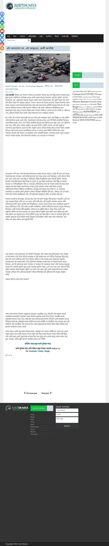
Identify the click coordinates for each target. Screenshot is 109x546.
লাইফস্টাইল (32, 36)
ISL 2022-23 (90, 99)
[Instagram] (2, 44)
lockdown (99, 99)
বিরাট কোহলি (88, 118)
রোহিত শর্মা (98, 120)
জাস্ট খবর (65, 36)
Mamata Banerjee (80, 101)
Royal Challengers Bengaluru (34, 86)
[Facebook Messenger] (2, 35)
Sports (32, 424)
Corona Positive (98, 91)
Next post (45, 393)
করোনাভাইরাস (89, 111)
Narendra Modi (95, 101)
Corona (93, 91)
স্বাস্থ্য (40, 36)
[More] (2, 48)
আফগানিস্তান (95, 107)
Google (47, 351)
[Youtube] (2, 31)
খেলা (14, 36)
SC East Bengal (83, 104)
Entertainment (35, 427)
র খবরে (48, 344)
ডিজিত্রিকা (75, 36)
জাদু (8, 36)
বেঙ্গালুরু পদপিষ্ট (58, 86)
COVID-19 (91, 93)
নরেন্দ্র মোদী (98, 115)
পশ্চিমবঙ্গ (75, 117)
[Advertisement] (71, 17)
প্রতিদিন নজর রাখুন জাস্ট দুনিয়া (35, 344)
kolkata (94, 99)
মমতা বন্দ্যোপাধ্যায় (87, 120)
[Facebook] (2, 14)
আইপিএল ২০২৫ (49, 86)
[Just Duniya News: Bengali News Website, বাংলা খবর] (21, 6)
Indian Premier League (87, 97)
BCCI (85, 91)
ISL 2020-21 (84, 99)
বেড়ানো (22, 36)
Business (33, 431)
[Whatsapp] (2, 27)
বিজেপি (82, 118)
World (32, 422)
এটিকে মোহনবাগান (90, 109)
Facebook (33, 351)
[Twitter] (2, 18)
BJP (89, 91)
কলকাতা (98, 112)
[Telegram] (2, 39)
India (32, 419)
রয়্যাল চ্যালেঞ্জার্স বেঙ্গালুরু (11, 89)
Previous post (32, 393)
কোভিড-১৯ (77, 114)
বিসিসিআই (95, 117)
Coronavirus (78, 93)
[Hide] (1, 52)
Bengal (33, 417)
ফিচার (57, 36)
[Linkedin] (2, 22)
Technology (34, 434)
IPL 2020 (79, 99)
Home (32, 414)
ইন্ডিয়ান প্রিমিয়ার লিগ (81, 109)
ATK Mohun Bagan (78, 91)
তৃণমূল (92, 115)
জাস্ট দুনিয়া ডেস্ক (87, 115)
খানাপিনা (49, 36)
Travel (32, 429)
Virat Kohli (93, 104)
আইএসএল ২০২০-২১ (82, 107)
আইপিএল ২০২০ (90, 107)
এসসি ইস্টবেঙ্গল (98, 109)
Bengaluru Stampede (11, 86)
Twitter (40, 351)
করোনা (74, 112)
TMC (88, 104)
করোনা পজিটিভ (80, 112)
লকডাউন (74, 122)
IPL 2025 (21, 86)
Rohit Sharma (75, 104)
